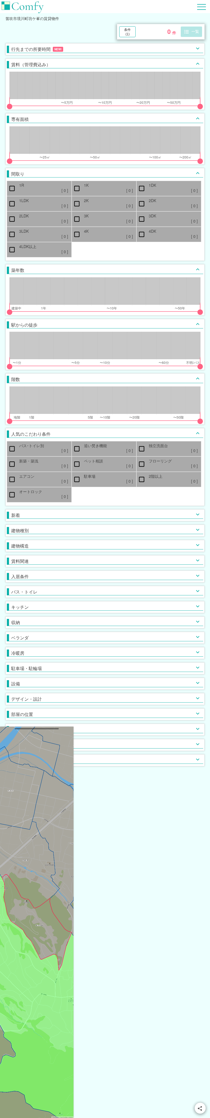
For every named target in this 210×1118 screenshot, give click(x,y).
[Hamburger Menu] (201, 6)
